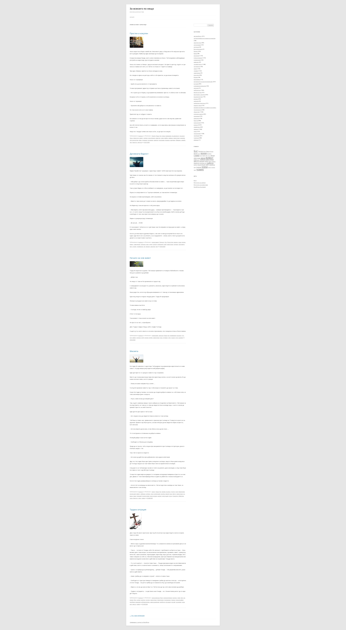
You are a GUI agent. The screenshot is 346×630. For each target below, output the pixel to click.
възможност (175, 136)
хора (131, 498)
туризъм (196, 138)
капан (138, 600)
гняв (178, 598)
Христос (134, 142)
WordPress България (200, 187)
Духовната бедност (139, 153)
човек (143, 498)
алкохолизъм (156, 598)
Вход (195, 180)
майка (166, 138)
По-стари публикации (137, 615)
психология (197, 123)
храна (209, 167)
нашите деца (197, 105)
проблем (132, 602)
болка (211, 151)
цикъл (134, 604)
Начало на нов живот (140, 258)
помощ (173, 600)
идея (150, 244)
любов (202, 160)
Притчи (196, 120)
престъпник (153, 496)
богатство (170, 242)
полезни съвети (198, 114)
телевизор (140, 246)
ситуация (168, 602)
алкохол (161, 335)
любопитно (197, 90)
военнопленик (168, 598)
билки (195, 53)
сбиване (178, 140)
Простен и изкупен (139, 33)
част (195, 170)
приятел (156, 140)
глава (196, 155)
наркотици (176, 138)
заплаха (143, 244)
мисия (167, 494)
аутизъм (196, 47)
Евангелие (182, 492)
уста (176, 338)
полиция (144, 140)
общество (196, 112)
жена (203, 158)
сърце (173, 338)
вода (195, 153)
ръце (203, 165)
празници (196, 116)
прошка (167, 140)
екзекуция (133, 494)
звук (147, 244)
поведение (160, 600)
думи (198, 158)
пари (134, 496)
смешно (196, 129)
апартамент (155, 242)
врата (199, 153)
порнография (179, 600)
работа (210, 163)
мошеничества (198, 97)
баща (157, 136)
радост (195, 165)
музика (196, 99)
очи (206, 161)
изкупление (151, 138)
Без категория (198, 49)
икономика (197, 79)
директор (136, 138)
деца (131, 138)
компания (160, 244)
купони (146, 338)
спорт (195, 131)
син (195, 167)
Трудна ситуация (138, 509)
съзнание (178, 602)
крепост (143, 600)
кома (162, 138)
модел (148, 600)
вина (163, 136)
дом (195, 158)
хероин (148, 246)
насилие (182, 138)
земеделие (197, 73)
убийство (181, 496)
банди (154, 136)
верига (176, 242)
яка (157, 246)
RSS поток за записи (200, 183)
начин (201, 161)
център (139, 142)
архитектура (197, 43)
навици (170, 138)
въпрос (168, 492)
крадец (163, 494)
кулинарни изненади (200, 86)
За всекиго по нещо (142, 8)
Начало (132, 17)
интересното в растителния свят (203, 81)
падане (176, 244)
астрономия (197, 45)
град (177, 492)
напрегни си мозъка (199, 103)
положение (167, 600)
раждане (172, 140)
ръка (199, 165)
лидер (151, 338)
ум (144, 246)
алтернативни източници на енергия (204, 38)
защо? (195, 68)
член (139, 498)
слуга (170, 496)
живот (141, 138)
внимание (168, 136)
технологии (197, 133)
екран (183, 242)
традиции (196, 136)
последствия (145, 496)
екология (196, 56)
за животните (198, 64)
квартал (158, 138)
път (206, 163)
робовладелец (145, 602)
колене (155, 244)
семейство (197, 127)
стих (169, 338)
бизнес (196, 51)
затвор (145, 138)
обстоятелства (134, 140)
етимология (197, 60)
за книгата (197, 66)
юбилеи (196, 140)
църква (180, 338)
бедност (162, 242)
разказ (141, 136)
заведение (137, 244)
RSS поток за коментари (201, 185)
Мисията (134, 351)
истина (139, 338)
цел (131, 604)
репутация (165, 496)
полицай (139, 496)
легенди (196, 88)
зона (152, 494)
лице (198, 160)
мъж (170, 494)
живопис (196, 62)
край (165, 244)
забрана (142, 494)
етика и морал (198, 58)
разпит (160, 496)
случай (173, 602)
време (164, 492)
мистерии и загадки (199, 94)
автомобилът (198, 36)
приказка (196, 118)
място (174, 494)
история (196, 84)
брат (161, 598)
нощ (161, 338)
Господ (173, 492)
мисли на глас (197, 92)
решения (138, 602)
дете (209, 155)
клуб (142, 338)
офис (140, 140)
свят (207, 165)
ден (206, 155)
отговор (165, 338)
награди (196, 101)
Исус (135, 600)
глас (201, 155)
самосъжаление (154, 602)
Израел (196, 77)
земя (195, 160)
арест (153, 492)
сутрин (134, 246)
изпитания (157, 494)
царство (152, 246)
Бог (161, 136)
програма (162, 140)
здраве (196, 71)
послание (150, 140)
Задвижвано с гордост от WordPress (139, 622)
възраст (182, 136)
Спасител (175, 496)
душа (179, 242)
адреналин (155, 335)
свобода (162, 602)
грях (181, 598)
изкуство (196, 75)
